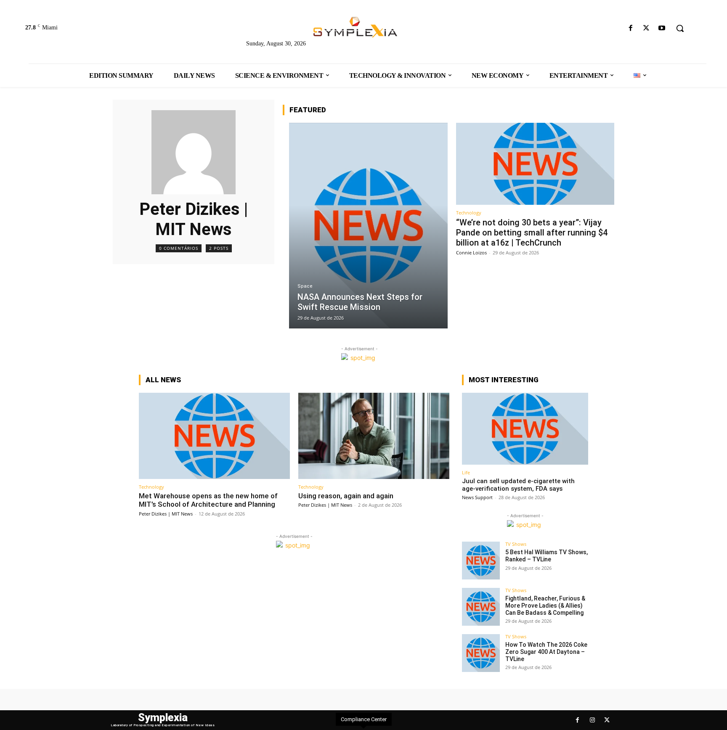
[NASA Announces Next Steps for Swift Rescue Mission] (368, 225)
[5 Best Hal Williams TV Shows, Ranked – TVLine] (481, 560)
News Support (477, 497)
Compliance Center (364, 719)
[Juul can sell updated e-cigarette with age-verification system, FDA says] (525, 429)
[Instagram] (592, 720)
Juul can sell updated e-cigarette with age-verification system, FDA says (518, 484)
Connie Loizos (471, 252)
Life (466, 472)
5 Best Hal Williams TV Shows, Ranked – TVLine (546, 556)
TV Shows (515, 544)
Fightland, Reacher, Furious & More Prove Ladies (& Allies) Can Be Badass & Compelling (545, 605)
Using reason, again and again (345, 496)
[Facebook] (630, 28)
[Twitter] (646, 28)
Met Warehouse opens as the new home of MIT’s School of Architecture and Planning (208, 500)
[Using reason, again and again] (373, 436)
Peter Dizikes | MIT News (166, 513)
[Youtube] (662, 28)
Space (305, 286)
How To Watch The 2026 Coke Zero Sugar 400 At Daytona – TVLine (546, 651)
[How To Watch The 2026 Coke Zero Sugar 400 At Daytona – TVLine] (481, 653)
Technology (468, 212)
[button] (680, 28)
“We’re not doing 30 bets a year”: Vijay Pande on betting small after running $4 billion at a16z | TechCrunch (532, 232)
